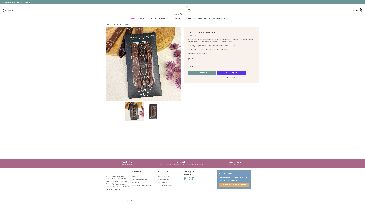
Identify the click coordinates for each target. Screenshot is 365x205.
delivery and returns (165, 176)
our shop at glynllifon (139, 179)
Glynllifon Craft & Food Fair (141, 185)
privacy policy (162, 182)
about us (135, 176)
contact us (135, 182)
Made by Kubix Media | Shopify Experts (126, 200)
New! (133, 18)
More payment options (231, 77)
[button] (9, 10)
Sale (232, 18)
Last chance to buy (220, 18)
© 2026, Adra (109, 200)
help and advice (163, 179)
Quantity (191, 59)
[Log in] (357, 11)
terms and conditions (165, 185)
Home (108, 24)
